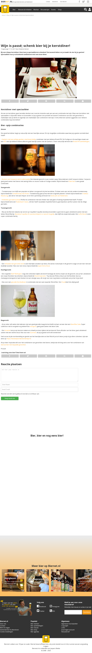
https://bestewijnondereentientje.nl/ (19, 339)
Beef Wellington (16, 274)
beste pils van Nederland (59, 196)
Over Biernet (63, 1)
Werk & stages (5, 628)
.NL (11, 1)
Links (63, 628)
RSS (53, 611)
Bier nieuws (35, 628)
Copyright (64, 626)
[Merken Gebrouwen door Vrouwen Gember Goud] (57, 514)
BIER (3, 1)
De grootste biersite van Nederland (22, 2)
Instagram (55, 607)
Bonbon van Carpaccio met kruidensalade (16, 179)
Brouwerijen (45, 10)
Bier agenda (35, 632)
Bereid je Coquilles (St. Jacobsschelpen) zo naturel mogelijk (34, 214)
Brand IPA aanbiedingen (81, 141)
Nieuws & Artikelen (25, 10)
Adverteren (55, 1)
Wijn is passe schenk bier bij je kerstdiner (22, 15)
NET (7, 1)
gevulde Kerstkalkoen (18, 282)
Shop (60, 10)
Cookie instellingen (6, 632)
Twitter (41, 611)
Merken (36, 10)
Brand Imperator (40, 276)
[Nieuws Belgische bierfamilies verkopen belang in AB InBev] (76, 450)
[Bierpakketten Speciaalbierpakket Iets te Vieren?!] (46, 450)
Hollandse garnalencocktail (11, 200)
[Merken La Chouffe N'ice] (79, 514)
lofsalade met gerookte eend (14, 264)
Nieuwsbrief (65, 632)
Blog (8, 15)
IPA (5, 141)
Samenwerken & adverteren (9, 630)
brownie (8, 330)
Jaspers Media (55, 648)
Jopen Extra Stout (44, 266)
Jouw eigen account (67, 630)
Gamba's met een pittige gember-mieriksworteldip (19, 139)
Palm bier (72, 181)
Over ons (3, 624)
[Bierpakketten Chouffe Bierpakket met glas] (76, 482)
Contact (48, 1)
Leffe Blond (82, 214)
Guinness (33, 333)
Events (53, 10)
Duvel (63, 282)
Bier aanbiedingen (37, 626)
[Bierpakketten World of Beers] (34, 514)
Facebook (42, 607)
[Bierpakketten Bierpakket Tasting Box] (46, 482)
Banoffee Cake (76, 324)
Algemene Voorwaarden (69, 624)
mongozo (33, 326)
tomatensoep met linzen (21, 194)
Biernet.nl (35, 648)
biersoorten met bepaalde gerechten (13, 345)
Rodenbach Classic (22, 202)
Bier (14, 10)
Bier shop (34, 630)
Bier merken (35, 624)
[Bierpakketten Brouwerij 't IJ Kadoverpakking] (12, 514)
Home (3, 15)
